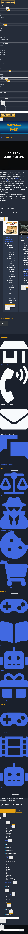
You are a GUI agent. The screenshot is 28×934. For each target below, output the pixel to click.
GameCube (2, 15)
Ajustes (19, 811)
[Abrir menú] (1, 119)
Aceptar (3, 811)
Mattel (1, 61)
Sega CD (1, 86)
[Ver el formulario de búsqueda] (3, 103)
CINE (6, 905)
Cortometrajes (9, 909)
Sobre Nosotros (4, 364)
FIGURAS (7, 857)
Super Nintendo (3, 13)
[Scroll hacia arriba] (1, 814)
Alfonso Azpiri (2, 26)
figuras (17, 178)
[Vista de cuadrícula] (2, 219)
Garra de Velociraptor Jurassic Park (9, 239)
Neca (1, 65)
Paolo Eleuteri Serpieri (4, 39)
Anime (1, 94)
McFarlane (2, 63)
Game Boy (2, 11)
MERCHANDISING (9, 882)
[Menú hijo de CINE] (5, 92)
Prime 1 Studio (2, 66)
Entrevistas (2, 90)
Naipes (1, 74)
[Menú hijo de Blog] (6, 79)
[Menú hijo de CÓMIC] (5, 25)
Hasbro (1, 57)
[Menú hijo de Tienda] (7, 8)
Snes (1, 82)
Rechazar (11, 811)
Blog (4, 890)
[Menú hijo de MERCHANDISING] (10, 71)
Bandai (1, 45)
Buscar (3, 921)
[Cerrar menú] (0, 818)
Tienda (4, 822)
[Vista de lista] (6, 219)
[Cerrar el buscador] (2, 927)
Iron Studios (2, 56)
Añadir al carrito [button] (10, 306)
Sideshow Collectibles (4, 68)
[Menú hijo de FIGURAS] (6, 43)
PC (0, 22)
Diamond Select (3, 52)
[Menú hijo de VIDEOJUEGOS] (8, 10)
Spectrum (2, 20)
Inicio (2, 5)
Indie (1, 88)
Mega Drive (2, 17)
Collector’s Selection (4, 48)
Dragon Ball (2, 32)
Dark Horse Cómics (3, 50)
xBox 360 (1, 19)
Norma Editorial (3, 41)
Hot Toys (1, 59)
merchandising (4, 180)
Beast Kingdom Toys (4, 47)
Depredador (2, 30)
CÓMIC (6, 840)
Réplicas (1, 76)
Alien (1, 28)
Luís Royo (2, 35)
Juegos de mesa (3, 72)
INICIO (1, 137)
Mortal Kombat (2, 37)
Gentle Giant (2, 54)
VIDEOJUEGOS (8, 826)
